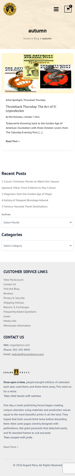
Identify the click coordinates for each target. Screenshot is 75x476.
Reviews (8, 293)
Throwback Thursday (34, 100)
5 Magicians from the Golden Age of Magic (27, 194)
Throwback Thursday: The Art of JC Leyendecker (31, 108)
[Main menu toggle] (56, 9)
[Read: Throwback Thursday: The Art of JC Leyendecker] (38, 73)
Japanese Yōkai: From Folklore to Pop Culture (29, 187)
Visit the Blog (11, 288)
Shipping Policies (13, 302)
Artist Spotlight (14, 100)
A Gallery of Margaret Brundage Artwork (25, 200)
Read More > (10, 447)
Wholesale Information (17, 325)
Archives (6, 214)
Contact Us (9, 284)
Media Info (9, 321)
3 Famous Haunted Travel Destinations (25, 206)
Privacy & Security (14, 298)
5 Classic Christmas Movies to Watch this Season (30, 181)
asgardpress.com (20, 345)
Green (6, 316)
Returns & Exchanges (16, 307)
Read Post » (13, 141)
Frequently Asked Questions (19, 311)
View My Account (13, 279)
